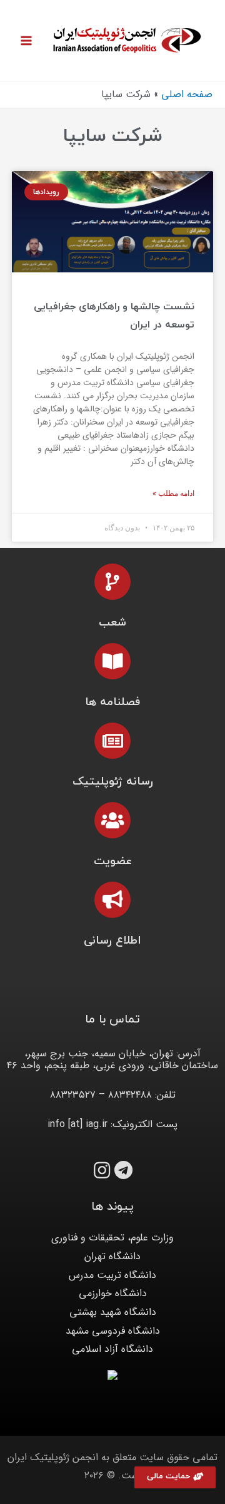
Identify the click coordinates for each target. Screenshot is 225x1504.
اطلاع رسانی (112, 941)
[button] (175, 1477)
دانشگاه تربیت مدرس (112, 1275)
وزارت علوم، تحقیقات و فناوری (112, 1237)
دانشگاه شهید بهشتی (112, 1312)
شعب (112, 623)
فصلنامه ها (112, 702)
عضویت (113, 861)
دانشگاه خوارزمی (113, 1293)
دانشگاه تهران (112, 1256)
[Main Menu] (26, 40)
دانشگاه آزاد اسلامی (112, 1349)
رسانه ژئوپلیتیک (112, 782)
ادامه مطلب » (173, 493)
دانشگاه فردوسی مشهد (113, 1331)
